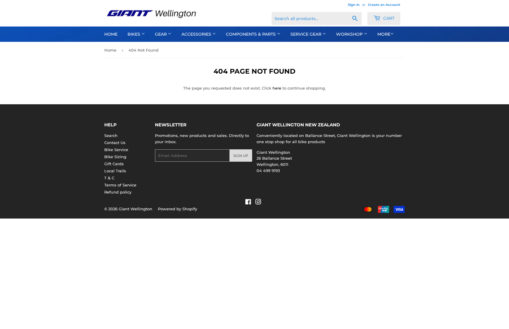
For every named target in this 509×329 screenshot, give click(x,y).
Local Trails (115, 170)
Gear (161, 34)
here (276, 88)
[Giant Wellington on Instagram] (258, 202)
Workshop (350, 34)
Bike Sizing (115, 156)
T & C (109, 178)
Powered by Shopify (177, 208)
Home (111, 34)
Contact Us (114, 142)
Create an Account (384, 5)
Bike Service (116, 149)
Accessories (196, 34)
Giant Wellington (135, 208)
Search (111, 135)
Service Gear (306, 34)
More (383, 34)
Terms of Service (120, 185)
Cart (388, 18)
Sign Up (240, 155)
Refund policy (117, 192)
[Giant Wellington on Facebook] (248, 202)
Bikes (134, 34)
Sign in (354, 5)
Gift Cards (114, 163)
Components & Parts (251, 34)
